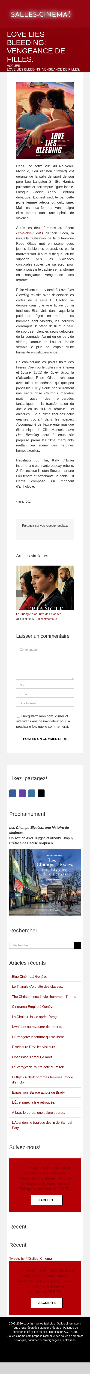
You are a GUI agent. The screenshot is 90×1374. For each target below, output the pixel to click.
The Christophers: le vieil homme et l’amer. (44, 997)
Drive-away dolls (29, 233)
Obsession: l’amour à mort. (32, 1057)
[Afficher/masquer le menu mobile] (85, 7)
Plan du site (39, 1332)
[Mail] (41, 793)
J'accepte (47, 1200)
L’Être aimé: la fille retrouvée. (33, 1102)
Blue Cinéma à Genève (29, 976)
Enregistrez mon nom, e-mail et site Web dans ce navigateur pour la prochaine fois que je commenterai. (43, 721)
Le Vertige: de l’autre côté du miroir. (38, 1067)
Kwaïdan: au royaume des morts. (37, 1027)
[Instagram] (31, 793)
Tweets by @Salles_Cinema (30, 1258)
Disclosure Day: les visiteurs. (34, 1047)
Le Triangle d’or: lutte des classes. (39, 614)
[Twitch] (22, 793)
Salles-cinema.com (69, 1323)
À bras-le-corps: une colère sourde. (38, 1112)
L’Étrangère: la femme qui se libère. (38, 1037)
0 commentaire (47, 619)
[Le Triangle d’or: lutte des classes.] (45, 567)
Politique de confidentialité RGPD (44, 1189)
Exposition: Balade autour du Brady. (39, 1092)
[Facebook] (12, 793)
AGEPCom (71, 1332)
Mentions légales (50, 1327)
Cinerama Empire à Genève (33, 1007)
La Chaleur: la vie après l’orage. (35, 1017)
